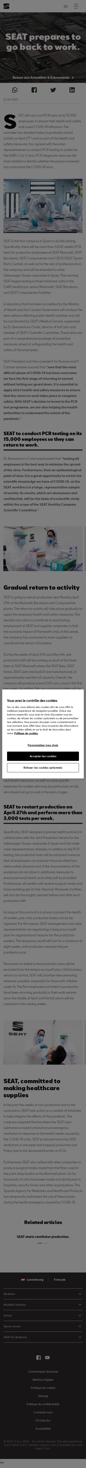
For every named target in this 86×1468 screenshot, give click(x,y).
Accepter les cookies (43, 756)
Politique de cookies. (26, 733)
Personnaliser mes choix (43, 744)
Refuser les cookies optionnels (43, 767)
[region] (43, 734)
